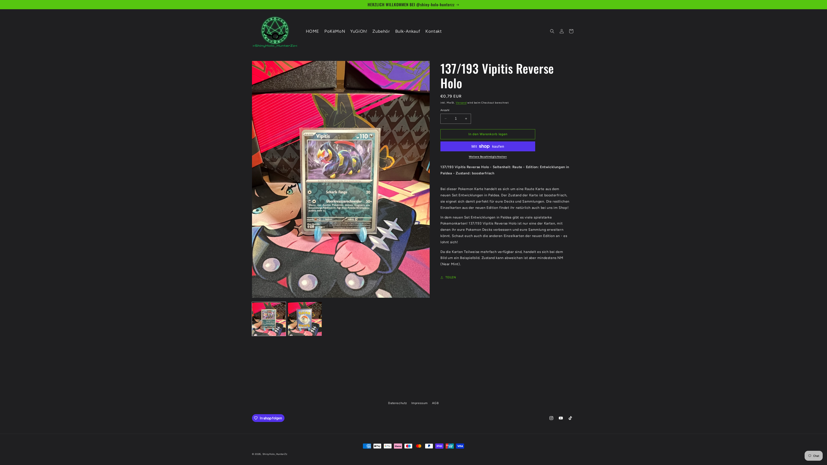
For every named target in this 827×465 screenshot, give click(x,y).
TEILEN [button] (450, 277)
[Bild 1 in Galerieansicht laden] (269, 319)
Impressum (419, 403)
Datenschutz (397, 403)
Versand (461, 102)
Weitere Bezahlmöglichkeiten (488, 156)
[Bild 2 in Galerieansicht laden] (305, 319)
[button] (552, 31)
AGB (435, 403)
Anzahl (444, 110)
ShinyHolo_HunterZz (275, 454)
